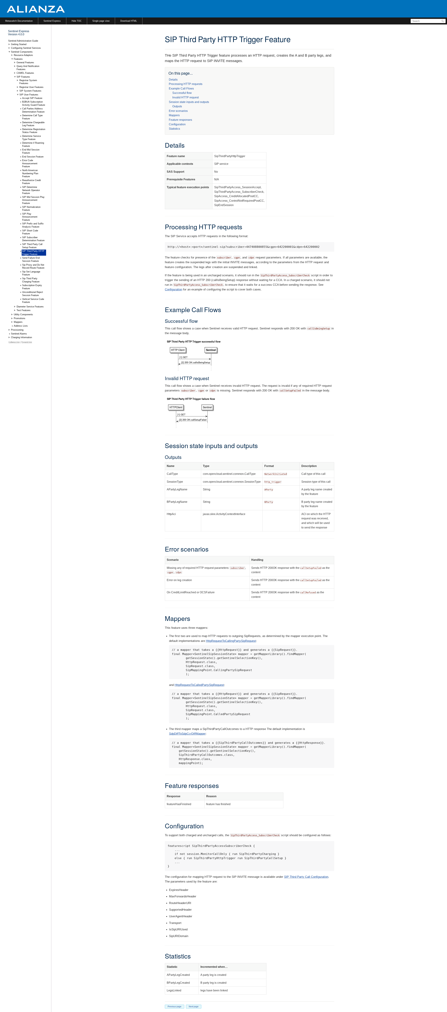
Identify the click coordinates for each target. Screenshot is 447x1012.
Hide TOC (77, 21)
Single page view (100, 21)
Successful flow (182, 92)
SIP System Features (30, 90)
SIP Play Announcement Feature (29, 217)
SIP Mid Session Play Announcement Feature (33, 200)
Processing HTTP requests (185, 83)
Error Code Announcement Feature (29, 163)
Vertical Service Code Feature (33, 301)
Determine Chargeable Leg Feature (33, 124)
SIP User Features (28, 94)
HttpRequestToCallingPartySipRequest (231, 641)
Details (173, 79)
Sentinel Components (22, 52)
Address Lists (21, 326)
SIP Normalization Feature (31, 208)
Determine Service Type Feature (31, 138)
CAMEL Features (25, 73)
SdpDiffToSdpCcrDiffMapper (187, 733)
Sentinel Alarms (19, 333)
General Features (25, 62)
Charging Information (21, 337)
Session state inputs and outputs (189, 101)
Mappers (174, 115)
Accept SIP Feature (32, 98)
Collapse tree (14, 342)
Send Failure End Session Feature (31, 259)
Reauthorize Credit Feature (31, 182)
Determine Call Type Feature (32, 117)
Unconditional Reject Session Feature (32, 294)
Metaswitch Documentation (19, 21)
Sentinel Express (52, 21)
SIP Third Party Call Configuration (306, 876)
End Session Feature (32, 156)
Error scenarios (178, 110)
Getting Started (18, 44)
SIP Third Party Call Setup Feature (32, 246)
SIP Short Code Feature (30, 232)
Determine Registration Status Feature (33, 131)
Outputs (177, 106)
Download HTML (128, 21)
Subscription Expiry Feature (32, 287)
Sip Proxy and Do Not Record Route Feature (33, 266)
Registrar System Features (28, 82)
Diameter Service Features (30, 306)
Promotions (19, 318)
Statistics (174, 128)
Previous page (174, 1006)
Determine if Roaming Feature (33, 144)
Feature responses (180, 119)
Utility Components (23, 314)
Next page (194, 1006)
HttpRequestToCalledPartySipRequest (199, 685)
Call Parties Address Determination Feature (33, 110)
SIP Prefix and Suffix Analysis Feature (33, 225)
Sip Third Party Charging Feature (30, 280)
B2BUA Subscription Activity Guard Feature (33, 103)
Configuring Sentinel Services (26, 48)
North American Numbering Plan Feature (30, 173)
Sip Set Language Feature (31, 273)
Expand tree (27, 342)
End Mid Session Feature (30, 151)
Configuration (177, 124)
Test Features (24, 310)
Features (18, 59)
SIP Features (23, 76)
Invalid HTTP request (185, 97)
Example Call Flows (181, 88)
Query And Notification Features (28, 68)
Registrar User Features (31, 87)
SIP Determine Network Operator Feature (31, 190)
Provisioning (17, 330)
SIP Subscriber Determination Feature (33, 239)
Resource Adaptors (23, 55)
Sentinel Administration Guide (23, 40)
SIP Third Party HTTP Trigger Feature (33, 252)
